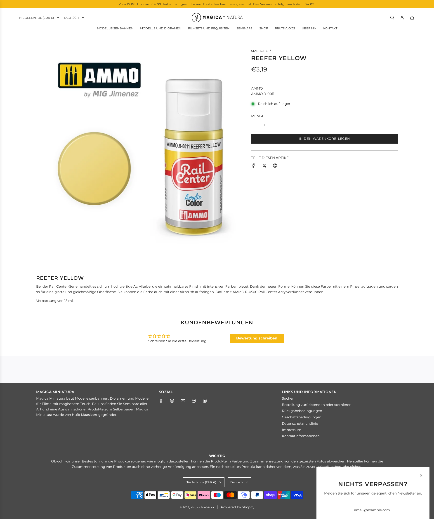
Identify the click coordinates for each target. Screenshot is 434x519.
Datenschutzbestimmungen (401, 487)
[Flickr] (194, 401)
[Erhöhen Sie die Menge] (273, 125)
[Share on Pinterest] (275, 166)
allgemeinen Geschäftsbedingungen (350, 487)
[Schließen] (421, 417)
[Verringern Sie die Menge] (256, 125)
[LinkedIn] (205, 401)
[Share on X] (264, 166)
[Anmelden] (402, 18)
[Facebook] (161, 401)
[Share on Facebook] (253, 166)
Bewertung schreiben (256, 338)
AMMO (257, 88)
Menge (257, 116)
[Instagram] (172, 401)
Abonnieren (373, 469)
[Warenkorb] (412, 18)
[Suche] (392, 18)
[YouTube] (183, 401)
